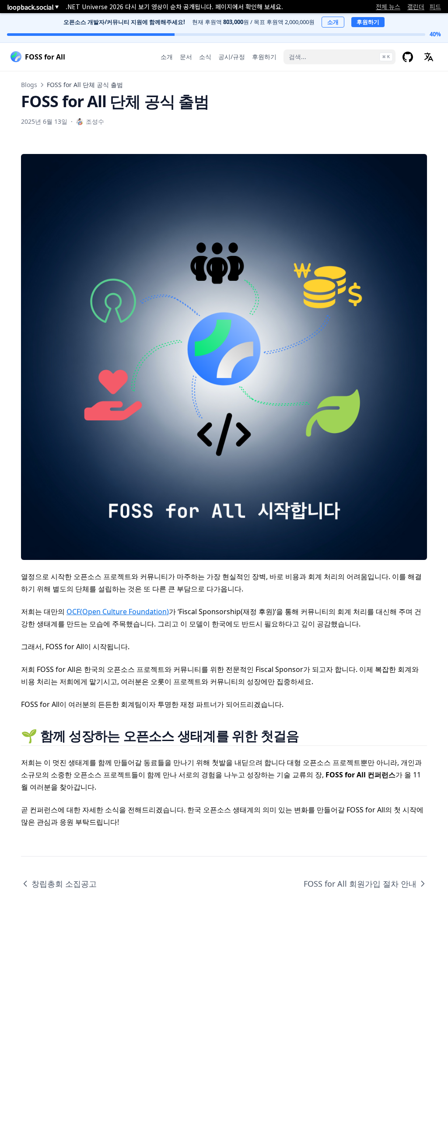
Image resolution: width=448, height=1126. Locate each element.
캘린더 (415, 6)
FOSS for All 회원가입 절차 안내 (360, 883)
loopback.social (33, 7)
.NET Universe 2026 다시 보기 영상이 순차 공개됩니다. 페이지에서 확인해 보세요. (174, 6)
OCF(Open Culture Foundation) (117, 611)
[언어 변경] (429, 57)
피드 (435, 6)
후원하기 (368, 22)
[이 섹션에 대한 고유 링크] (309, 736)
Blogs (29, 84)
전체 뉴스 (388, 6)
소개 (333, 22)
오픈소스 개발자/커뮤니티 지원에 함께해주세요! (124, 22)
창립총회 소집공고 (64, 883)
